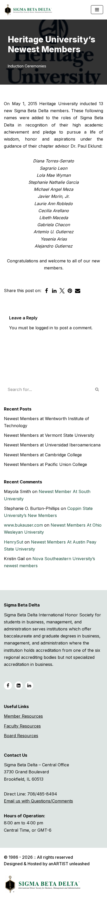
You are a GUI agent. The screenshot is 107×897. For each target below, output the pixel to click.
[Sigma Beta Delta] (30, 10)
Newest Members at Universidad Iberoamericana (52, 444)
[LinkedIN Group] (29, 685)
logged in (44, 327)
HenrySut (13, 542)
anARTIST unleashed (69, 863)
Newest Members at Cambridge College (43, 454)
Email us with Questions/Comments (38, 801)
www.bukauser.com (23, 525)
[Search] (97, 389)
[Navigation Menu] (97, 9)
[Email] (77, 290)
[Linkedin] (54, 290)
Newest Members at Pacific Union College (45, 464)
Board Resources (21, 735)
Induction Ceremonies (27, 66)
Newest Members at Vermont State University (49, 435)
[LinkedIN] (19, 685)
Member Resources (23, 716)
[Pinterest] (69, 290)
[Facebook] (46, 290)
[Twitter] (62, 290)
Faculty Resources (22, 726)
